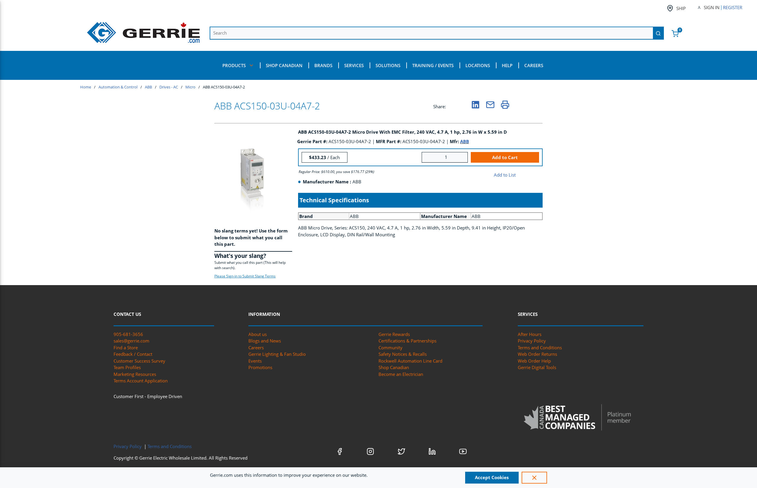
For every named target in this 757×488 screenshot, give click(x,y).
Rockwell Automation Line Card (410, 361)
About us (257, 334)
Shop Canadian (393, 367)
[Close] (534, 478)
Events (255, 361)
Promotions (260, 367)
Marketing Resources (135, 374)
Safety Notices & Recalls (402, 354)
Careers (256, 347)
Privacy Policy (532, 341)
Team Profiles (127, 367)
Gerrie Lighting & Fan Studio (277, 354)
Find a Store (126, 347)
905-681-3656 (128, 334)
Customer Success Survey (139, 361)
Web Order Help (534, 361)
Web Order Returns (537, 354)
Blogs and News (264, 341)
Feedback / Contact (133, 354)
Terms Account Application (141, 381)
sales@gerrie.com (131, 341)
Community (390, 347)
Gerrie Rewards (394, 334)
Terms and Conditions (540, 347)
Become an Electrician (400, 374)
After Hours (529, 334)
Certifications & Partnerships (407, 341)
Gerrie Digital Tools (537, 367)
